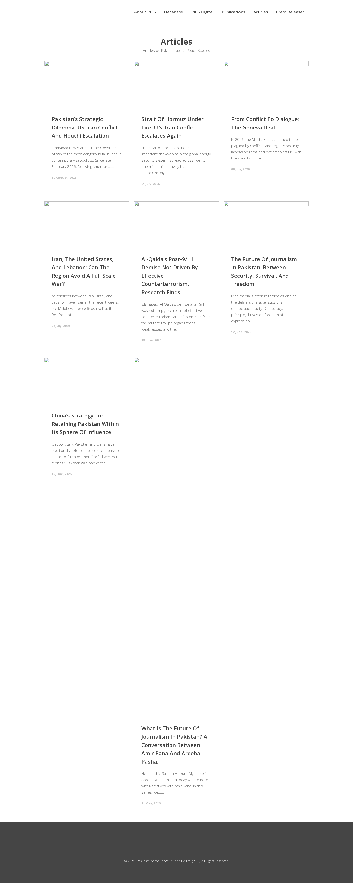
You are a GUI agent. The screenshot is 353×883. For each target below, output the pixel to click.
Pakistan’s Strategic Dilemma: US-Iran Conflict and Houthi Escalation (85, 127)
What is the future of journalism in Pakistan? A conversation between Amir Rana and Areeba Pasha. (174, 744)
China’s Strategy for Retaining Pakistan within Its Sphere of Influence (85, 423)
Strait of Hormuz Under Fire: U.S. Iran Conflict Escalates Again (172, 127)
